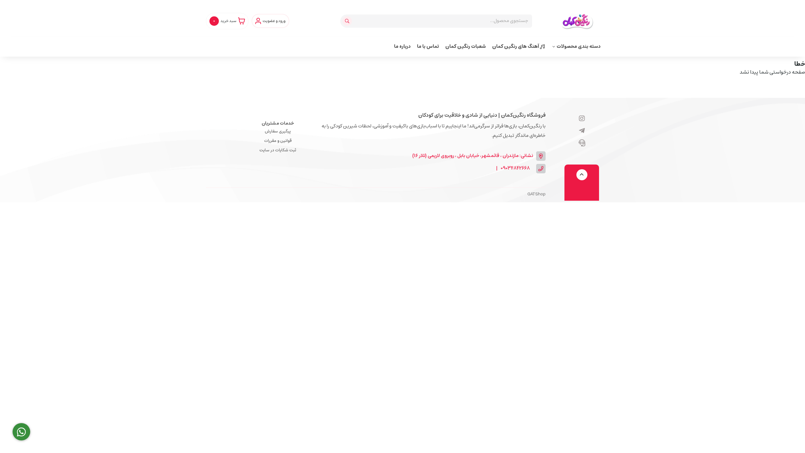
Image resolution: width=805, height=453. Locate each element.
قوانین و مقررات (277, 140)
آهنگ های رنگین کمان (516, 46)
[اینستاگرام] (582, 119)
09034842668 (515, 168)
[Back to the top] (581, 174)
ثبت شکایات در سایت (277, 150)
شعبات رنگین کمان (465, 46)
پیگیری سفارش (278, 131)
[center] (348, 21)
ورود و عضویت (274, 21)
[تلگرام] (582, 131)
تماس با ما (428, 46)
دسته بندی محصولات (579, 46)
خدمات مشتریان (278, 123)
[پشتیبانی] (582, 143)
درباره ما (402, 46)
